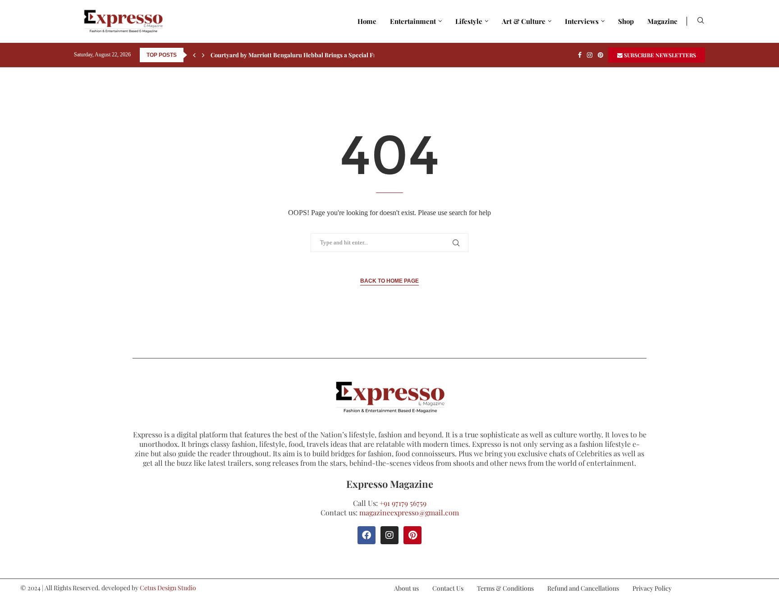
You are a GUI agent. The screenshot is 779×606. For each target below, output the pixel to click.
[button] (194, 55)
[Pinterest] (600, 55)
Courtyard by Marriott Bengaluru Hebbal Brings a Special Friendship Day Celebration (328, 55)
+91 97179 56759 (403, 503)
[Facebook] (579, 55)
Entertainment (413, 21)
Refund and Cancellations (583, 588)
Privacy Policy (652, 588)
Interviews (582, 21)
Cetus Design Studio (168, 587)
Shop (626, 21)
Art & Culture (523, 21)
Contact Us (447, 588)
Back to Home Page (389, 281)
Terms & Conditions (505, 588)
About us (406, 588)
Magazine (662, 21)
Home (366, 21)
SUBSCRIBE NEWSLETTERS (659, 55)
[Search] (700, 21)
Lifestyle (468, 21)
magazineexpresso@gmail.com (409, 512)
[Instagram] (590, 55)
